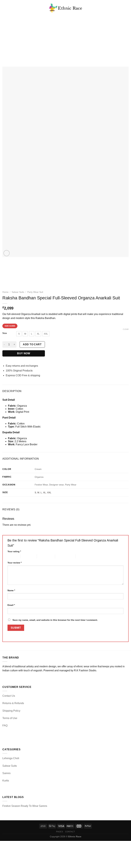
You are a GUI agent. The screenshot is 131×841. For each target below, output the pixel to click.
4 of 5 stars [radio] (60, 556)
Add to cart (32, 344)
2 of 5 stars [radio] (25, 556)
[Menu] (4, 8)
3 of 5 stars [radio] (42, 556)
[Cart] (127, 8)
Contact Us (8, 695)
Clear (126, 329)
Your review (15, 562)
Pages (59, 832)
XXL (49, 492)
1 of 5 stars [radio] (11, 556)
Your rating (14, 551)
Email (11, 605)
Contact (70, 832)
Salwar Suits (18, 292)
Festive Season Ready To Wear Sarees (24, 806)
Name (11, 590)
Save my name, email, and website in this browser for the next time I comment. (55, 620)
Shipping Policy (11, 710)
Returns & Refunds (13, 703)
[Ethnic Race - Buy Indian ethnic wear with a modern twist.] (65, 8)
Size (4, 333)
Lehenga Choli (10, 758)
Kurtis (5, 780)
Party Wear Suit (35, 292)
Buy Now (23, 353)
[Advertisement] (65, 40)
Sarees (6, 773)
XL (44, 492)
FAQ (5, 725)
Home (5, 292)
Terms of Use (9, 718)
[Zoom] (7, 253)
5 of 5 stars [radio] (80, 556)
